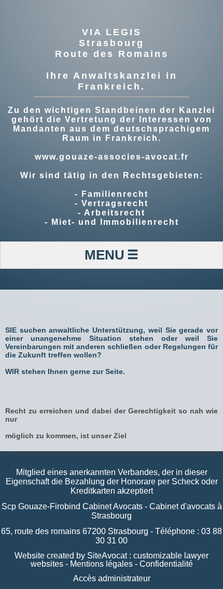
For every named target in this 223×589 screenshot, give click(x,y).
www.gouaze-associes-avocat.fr (112, 156)
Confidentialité (166, 563)
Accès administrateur (111, 578)
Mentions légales (101, 563)
